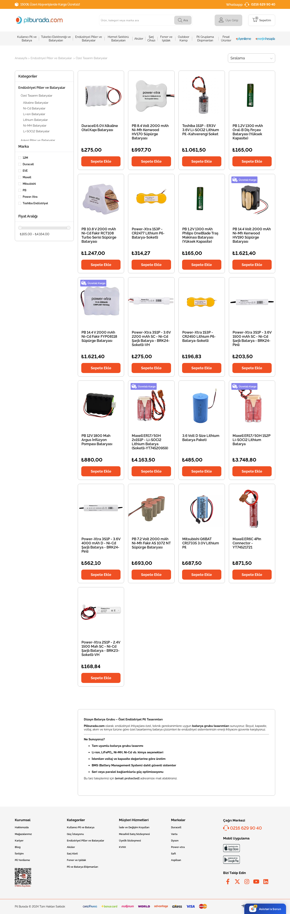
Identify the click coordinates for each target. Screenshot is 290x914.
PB (24, 190)
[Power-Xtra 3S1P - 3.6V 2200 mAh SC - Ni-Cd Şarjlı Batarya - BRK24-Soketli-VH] (151, 302)
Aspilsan (176, 860)
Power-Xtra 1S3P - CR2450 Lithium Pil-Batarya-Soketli (199, 336)
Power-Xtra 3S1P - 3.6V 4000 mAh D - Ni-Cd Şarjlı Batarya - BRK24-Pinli (100, 545)
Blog (18, 847)
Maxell (27, 177)
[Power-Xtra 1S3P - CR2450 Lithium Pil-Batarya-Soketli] (202, 302)
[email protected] (127, 778)
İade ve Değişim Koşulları (134, 827)
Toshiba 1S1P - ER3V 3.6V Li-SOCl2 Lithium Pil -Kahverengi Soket (200, 130)
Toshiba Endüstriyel (35, 203)
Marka (23, 146)
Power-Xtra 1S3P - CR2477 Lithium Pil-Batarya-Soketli (148, 233)
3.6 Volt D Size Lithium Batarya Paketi (200, 438)
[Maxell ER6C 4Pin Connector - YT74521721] (252, 509)
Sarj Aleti (72, 853)
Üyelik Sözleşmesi (130, 840)
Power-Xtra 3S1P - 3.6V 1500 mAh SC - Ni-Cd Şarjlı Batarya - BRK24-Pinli (252, 338)
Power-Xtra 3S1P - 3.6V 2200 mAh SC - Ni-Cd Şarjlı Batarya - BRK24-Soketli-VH (151, 338)
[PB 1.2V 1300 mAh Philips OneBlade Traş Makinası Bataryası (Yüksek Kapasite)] (202, 199)
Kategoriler (27, 76)
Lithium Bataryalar (35, 120)
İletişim (19, 853)
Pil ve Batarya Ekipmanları (82, 866)
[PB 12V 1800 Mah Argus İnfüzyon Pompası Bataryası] (101, 405)
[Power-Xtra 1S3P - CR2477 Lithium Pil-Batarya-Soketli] (151, 199)
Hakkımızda (22, 827)
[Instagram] (247, 881)
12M (25, 157)
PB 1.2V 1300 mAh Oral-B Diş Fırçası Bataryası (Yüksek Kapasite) (248, 132)
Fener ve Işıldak (76, 860)
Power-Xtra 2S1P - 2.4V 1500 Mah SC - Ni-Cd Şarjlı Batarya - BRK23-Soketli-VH (100, 648)
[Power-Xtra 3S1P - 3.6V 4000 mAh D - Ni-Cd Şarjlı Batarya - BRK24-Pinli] (101, 509)
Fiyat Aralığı (27, 216)
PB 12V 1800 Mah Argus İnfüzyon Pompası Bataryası (96, 440)
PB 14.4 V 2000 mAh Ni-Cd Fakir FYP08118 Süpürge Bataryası (99, 336)
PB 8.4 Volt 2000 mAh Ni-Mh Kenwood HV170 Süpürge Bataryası (150, 132)
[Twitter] (237, 881)
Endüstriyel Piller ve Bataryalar (41, 88)
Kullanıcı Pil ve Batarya (80, 827)
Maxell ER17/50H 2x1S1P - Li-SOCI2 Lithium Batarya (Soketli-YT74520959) (150, 442)
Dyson (175, 840)
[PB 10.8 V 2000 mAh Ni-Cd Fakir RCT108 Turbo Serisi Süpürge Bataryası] (101, 199)
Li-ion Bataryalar (34, 114)
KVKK (122, 847)
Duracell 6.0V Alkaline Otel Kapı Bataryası (99, 128)
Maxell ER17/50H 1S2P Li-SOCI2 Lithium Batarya (251, 440)
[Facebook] (228, 881)
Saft (173, 853)
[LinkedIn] (265, 881)
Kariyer (19, 840)
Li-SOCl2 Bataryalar (36, 131)
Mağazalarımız (23, 834)
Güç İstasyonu (75, 834)
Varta (174, 834)
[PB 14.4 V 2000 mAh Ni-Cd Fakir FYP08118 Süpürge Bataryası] (101, 302)
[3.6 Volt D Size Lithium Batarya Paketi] (202, 405)
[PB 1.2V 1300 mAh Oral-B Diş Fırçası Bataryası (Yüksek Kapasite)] (252, 95)
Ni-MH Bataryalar (34, 125)
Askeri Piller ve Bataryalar (38, 140)
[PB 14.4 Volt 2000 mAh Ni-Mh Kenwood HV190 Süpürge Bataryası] (252, 199)
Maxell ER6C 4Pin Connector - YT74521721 (247, 543)
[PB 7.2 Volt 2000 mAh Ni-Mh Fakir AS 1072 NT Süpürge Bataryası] (151, 509)
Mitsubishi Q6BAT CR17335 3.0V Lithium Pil (200, 543)
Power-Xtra (30, 196)
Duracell (28, 164)
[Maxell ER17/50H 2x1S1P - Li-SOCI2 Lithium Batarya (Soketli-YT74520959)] (151, 405)
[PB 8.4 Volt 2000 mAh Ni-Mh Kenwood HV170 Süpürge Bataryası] (151, 95)
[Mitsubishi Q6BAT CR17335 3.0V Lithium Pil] (202, 509)
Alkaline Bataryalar (35, 102)
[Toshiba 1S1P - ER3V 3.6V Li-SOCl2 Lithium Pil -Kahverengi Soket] (202, 95)
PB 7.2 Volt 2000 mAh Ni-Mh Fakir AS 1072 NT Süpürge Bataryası (151, 543)
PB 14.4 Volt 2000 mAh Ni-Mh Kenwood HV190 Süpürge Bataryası (252, 235)
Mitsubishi (29, 183)
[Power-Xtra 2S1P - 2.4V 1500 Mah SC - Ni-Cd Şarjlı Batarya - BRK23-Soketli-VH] (101, 612)
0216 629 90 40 (263, 4)
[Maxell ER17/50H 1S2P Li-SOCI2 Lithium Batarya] (252, 405)
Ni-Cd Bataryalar (34, 108)
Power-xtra (178, 847)
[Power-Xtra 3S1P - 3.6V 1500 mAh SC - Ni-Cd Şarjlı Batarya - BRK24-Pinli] (252, 302)
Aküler (71, 847)
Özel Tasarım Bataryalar (36, 95)
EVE (25, 170)
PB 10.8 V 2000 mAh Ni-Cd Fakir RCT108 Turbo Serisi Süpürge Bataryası (98, 235)
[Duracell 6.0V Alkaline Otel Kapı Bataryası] (101, 95)
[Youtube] (256, 881)
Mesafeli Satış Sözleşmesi (134, 834)
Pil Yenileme (22, 860)
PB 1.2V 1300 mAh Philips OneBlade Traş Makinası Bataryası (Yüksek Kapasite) (200, 235)
